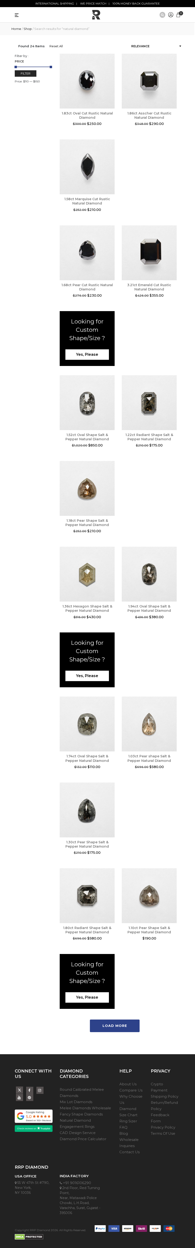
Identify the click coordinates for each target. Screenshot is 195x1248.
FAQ (123, 1127)
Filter (25, 73)
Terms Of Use (163, 1133)
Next (180, 725)
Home (16, 29)
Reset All (56, 46)
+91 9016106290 (76, 1183)
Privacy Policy (163, 1127)
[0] (178, 14)
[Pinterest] (29, 1097)
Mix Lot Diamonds (76, 1102)
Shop (28, 29)
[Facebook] (29, 1090)
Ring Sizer (128, 1121)
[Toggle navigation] (25, 14)
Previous (56, 82)
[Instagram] (40, 1090)
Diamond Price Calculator (83, 1139)
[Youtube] (19, 1097)
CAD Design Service (78, 1132)
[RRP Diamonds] (96, 15)
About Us (127, 1084)
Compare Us (130, 1090)
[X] (19, 1089)
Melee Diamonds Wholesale (85, 1108)
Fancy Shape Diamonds (81, 1114)
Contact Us (129, 1152)
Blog (123, 1133)
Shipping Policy (164, 1096)
